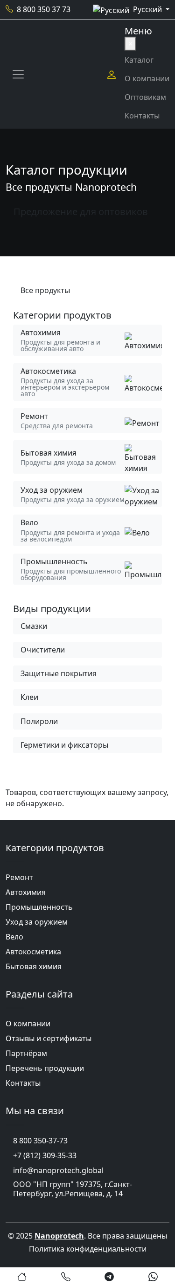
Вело (14, 937)
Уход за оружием (37, 922)
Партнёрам (26, 1053)
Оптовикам (145, 97)
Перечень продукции (45, 1068)
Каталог (139, 60)
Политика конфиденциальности (88, 1249)
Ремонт (19, 877)
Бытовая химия (34, 966)
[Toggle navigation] (18, 74)
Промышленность (39, 907)
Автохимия (26, 892)
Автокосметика (33, 951)
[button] (22, 1276)
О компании (147, 78)
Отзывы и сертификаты (48, 1038)
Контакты (142, 116)
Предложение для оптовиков (81, 211)
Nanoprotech (59, 1236)
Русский (148, 9)
